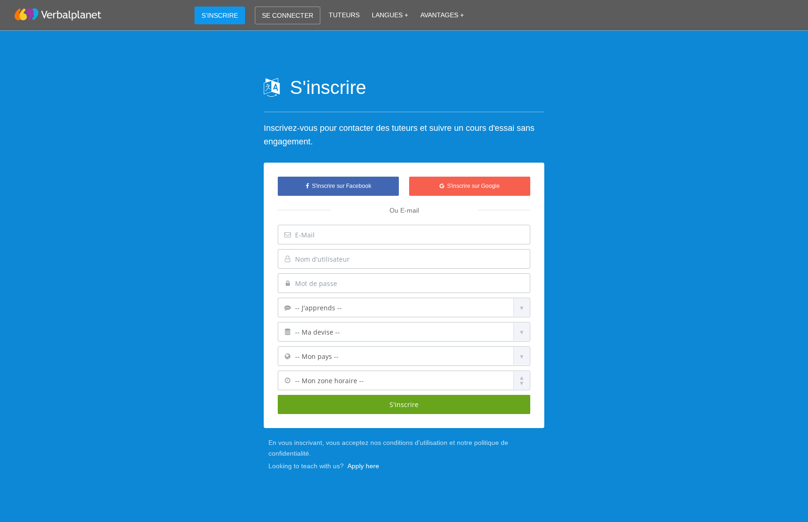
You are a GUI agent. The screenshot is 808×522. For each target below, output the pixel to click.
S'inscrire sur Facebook (340, 186)
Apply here (363, 466)
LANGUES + (390, 15)
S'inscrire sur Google (472, 186)
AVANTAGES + (442, 15)
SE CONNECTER (287, 15)
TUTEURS (344, 15)
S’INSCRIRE (220, 15)
